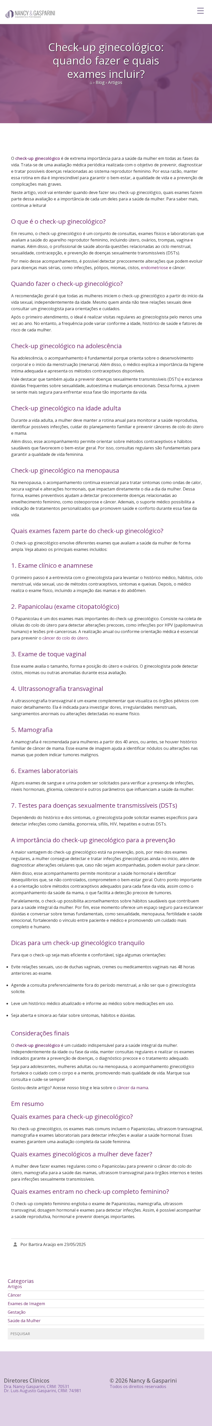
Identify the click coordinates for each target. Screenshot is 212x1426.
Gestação (17, 1312)
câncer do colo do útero (65, 638)
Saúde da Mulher (24, 1320)
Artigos (15, 1286)
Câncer (14, 1295)
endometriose (154, 267)
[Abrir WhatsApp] (199, 1413)
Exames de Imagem (26, 1303)
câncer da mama (132, 1087)
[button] (107, 1129)
